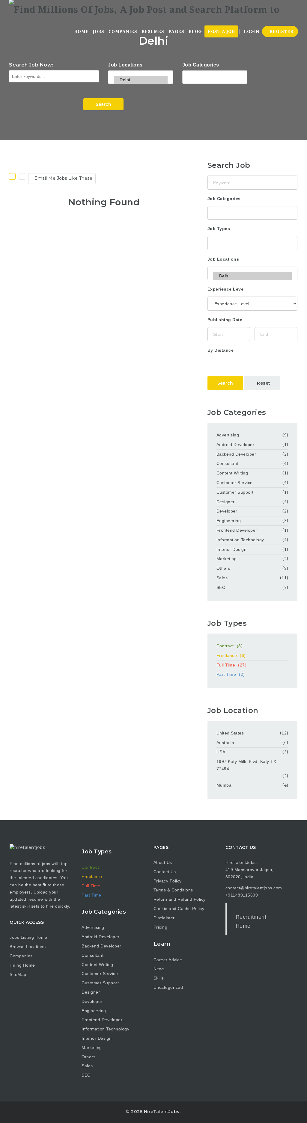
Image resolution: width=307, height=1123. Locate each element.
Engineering (228, 520)
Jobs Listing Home (28, 937)
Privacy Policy (168, 881)
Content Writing (232, 473)
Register (281, 31)
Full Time (231, 665)
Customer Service (234, 482)
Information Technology (240, 539)
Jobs (98, 31)
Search (103, 104)
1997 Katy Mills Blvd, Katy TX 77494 (246, 765)
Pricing (161, 927)
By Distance (220, 350)
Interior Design (231, 549)
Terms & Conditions (173, 890)
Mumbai (224, 785)
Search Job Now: (31, 65)
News (159, 968)
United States (230, 733)
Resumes (153, 31)
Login (251, 31)
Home (81, 31)
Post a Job (221, 31)
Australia (225, 742)
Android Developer (235, 444)
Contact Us (165, 871)
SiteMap (18, 974)
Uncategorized (168, 987)
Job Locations (125, 64)
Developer (226, 511)
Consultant (227, 463)
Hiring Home (22, 965)
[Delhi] (140, 80)
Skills (159, 978)
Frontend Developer (236, 530)
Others (223, 568)
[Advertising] (215, 76)
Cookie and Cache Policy (179, 908)
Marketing (226, 558)
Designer (225, 501)
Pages (176, 31)
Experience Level (226, 289)
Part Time (230, 674)
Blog (195, 31)
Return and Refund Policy (180, 899)
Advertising (227, 435)
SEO (221, 587)
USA (220, 751)
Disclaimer (164, 917)
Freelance (231, 655)
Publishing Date (225, 319)
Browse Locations (28, 946)
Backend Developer (236, 454)
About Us (163, 862)
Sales (222, 577)
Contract (229, 645)
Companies (123, 31)
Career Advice (168, 959)
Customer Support (235, 492)
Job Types (218, 228)
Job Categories (200, 64)
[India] (140, 72)
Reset (263, 383)
